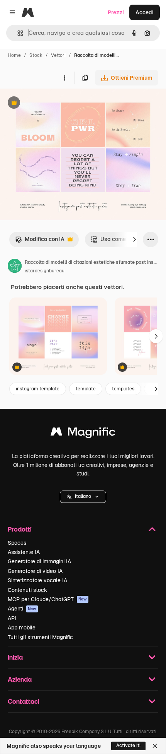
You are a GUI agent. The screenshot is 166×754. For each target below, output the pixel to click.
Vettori (58, 55)
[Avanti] (134, 239)
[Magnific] (83, 433)
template (86, 389)
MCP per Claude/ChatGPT (47, 599)
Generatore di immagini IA (39, 561)
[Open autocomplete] (17, 33)
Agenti (22, 608)
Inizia (15, 657)
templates (123, 389)
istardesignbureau (44, 271)
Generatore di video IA (35, 571)
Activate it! (128, 745)
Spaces (17, 542)
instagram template (37, 389)
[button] (83, 497)
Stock (35, 55)
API (12, 618)
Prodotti (20, 529)
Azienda (20, 679)
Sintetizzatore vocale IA (37, 580)
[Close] (154, 746)
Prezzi (116, 12)
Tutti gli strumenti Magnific (40, 637)
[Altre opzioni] (64, 77)
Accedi (145, 12)
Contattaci (23, 701)
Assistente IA (24, 552)
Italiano (83, 496)
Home (14, 55)
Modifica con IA (39, 241)
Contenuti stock (27, 589)
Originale (51, 103)
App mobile (22, 627)
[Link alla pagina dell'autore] (15, 267)
